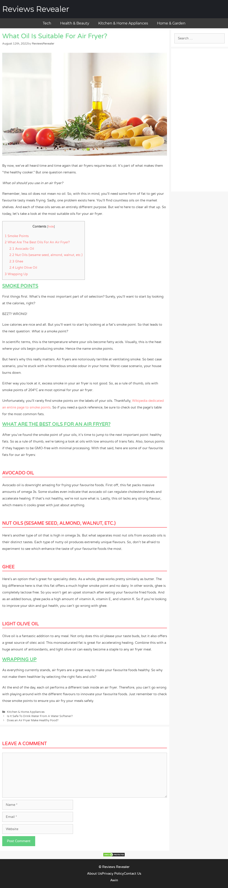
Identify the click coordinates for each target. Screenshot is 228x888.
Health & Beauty (74, 23)
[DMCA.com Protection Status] (114, 856)
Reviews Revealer (35, 9)
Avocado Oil (21, 249)
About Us (94, 874)
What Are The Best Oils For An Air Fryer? (37, 242)
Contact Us (132, 874)
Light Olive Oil (23, 268)
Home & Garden (171, 23)
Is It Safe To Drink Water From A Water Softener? (40, 716)
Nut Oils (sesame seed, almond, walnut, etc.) (45, 255)
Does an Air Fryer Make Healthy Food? (32, 720)
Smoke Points (17, 236)
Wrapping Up (16, 274)
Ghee (16, 261)
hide (51, 226)
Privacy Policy (113, 874)
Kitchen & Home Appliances (123, 23)
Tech (47, 23)
